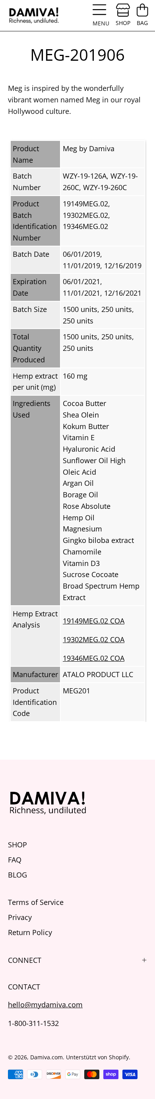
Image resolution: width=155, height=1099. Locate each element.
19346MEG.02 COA (93, 658)
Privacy (20, 917)
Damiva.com (46, 1057)
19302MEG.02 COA (93, 639)
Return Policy (30, 932)
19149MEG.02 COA (93, 621)
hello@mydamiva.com (45, 1004)
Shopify (119, 1057)
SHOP (17, 844)
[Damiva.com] (34, 15)
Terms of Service (36, 902)
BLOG (17, 875)
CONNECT (24, 960)
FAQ (14, 859)
